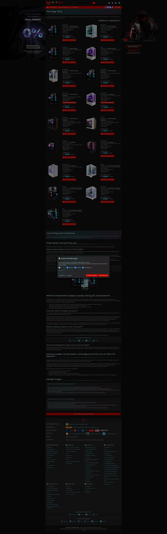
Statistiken (78, 267)
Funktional (71, 267)
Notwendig (63, 267)
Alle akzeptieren (103, 275)
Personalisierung (88, 267)
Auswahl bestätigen (92, 275)
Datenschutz (62, 275)
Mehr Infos (61, 270)
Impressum (69, 275)
